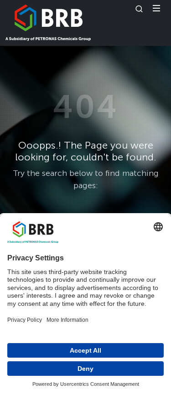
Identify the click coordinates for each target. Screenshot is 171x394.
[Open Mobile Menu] (156, 8)
